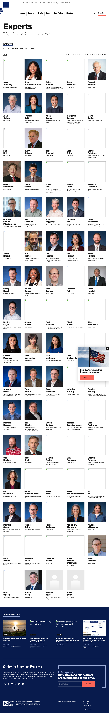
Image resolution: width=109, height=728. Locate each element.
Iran (36, 3)
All (8, 48)
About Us (69, 13)
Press (48, 13)
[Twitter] (4, 684)
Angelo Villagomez (16, 646)
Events (40, 13)
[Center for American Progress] (6, 8)
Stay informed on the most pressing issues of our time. (76, 675)
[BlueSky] (22, 684)
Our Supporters (87, 707)
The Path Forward (27, 3)
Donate (101, 13)
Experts (31, 13)
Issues (22, 13)
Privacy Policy (86, 704)
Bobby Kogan (94, 646)
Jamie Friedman (86, 646)
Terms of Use (86, 701)
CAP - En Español (87, 705)
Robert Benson (33, 646)
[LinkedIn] (19, 684)
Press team (50, 35)
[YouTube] (12, 684)
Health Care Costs (65, 3)
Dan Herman (40, 646)
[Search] (94, 14)
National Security (52, 3)
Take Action (58, 13)
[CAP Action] (9, 703)
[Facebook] (8, 684)
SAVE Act (42, 3)
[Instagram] (15, 684)
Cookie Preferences (88, 709)
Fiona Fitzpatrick (7, 646)
